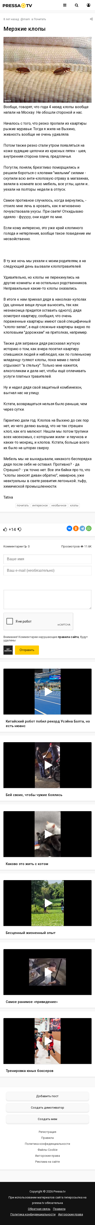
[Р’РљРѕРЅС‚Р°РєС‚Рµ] (69, 528)
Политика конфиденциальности (47, 1143)
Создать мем (47, 1119)
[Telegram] (82, 528)
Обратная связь (39, 1209)
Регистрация (47, 1132)
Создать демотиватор (47, 1107)
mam (26, 19)
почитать (23, 505)
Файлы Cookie (47, 1149)
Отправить (27, 650)
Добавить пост (47, 1096)
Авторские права (47, 1155)
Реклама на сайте (47, 1161)
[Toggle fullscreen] (83, 706)
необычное (58, 505)
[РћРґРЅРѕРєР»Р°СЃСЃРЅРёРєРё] (76, 528)
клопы (74, 505)
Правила (47, 1138)
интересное (40, 505)
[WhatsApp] (89, 528)
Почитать (40, 19)
